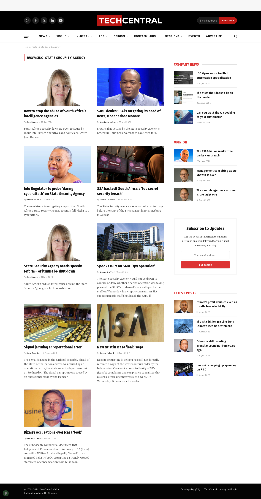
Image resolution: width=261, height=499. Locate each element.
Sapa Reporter (33, 353)
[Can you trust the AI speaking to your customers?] (183, 117)
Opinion (119, 36)
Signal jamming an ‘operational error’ (53, 347)
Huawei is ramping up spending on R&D (216, 367)
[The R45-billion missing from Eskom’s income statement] (183, 326)
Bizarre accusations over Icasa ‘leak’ (53, 432)
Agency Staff (106, 272)
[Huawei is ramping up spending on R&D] (183, 369)
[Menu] (26, 36)
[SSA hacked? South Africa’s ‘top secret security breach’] (130, 164)
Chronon (52, 493)
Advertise (214, 36)
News (43, 36)
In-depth (82, 36)
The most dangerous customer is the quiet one (216, 192)
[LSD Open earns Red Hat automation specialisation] (183, 77)
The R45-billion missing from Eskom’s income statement (215, 324)
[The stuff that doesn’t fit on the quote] (183, 97)
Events (194, 36)
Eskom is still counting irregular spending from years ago (216, 345)
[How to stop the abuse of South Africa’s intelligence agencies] (57, 87)
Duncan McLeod (33, 199)
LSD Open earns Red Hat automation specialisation (214, 75)
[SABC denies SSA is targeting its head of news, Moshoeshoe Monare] (130, 87)
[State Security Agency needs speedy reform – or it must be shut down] (57, 242)
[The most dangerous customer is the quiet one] (183, 194)
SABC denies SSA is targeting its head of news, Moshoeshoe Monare (129, 114)
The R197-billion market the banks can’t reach (215, 153)
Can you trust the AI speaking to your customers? (216, 115)
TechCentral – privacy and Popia (220, 489)
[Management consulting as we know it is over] (183, 175)
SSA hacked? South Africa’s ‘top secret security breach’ (127, 191)
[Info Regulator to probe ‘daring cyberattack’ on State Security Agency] (57, 164)
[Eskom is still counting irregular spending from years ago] (183, 345)
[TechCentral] (130, 20)
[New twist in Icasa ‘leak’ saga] (130, 323)
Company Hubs (145, 36)
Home (27, 47)
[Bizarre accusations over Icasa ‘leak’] (57, 408)
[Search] (235, 36)
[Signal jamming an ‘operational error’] (57, 323)
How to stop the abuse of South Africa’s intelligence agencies (55, 114)
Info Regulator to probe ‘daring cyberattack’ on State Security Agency (54, 191)
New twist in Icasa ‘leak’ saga (120, 347)
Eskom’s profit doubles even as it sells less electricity (217, 304)
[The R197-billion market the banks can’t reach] (183, 155)
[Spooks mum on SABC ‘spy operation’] (130, 242)
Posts (34, 47)
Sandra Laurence (107, 199)
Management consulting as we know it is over (216, 173)
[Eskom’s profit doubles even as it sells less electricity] (183, 306)
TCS (101, 36)
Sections (172, 36)
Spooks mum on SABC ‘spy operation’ (126, 266)
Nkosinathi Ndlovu (108, 122)
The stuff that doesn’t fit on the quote (215, 95)
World (61, 36)
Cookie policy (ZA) (190, 489)
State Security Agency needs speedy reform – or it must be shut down (53, 269)
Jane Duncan (32, 122)
